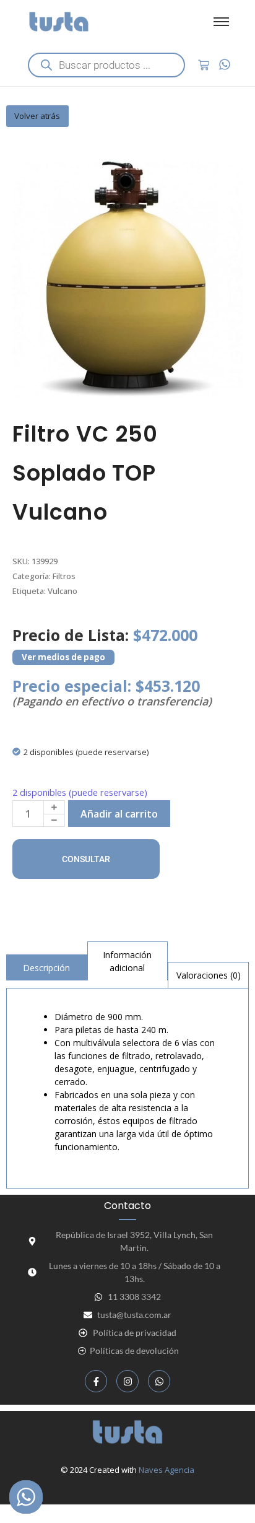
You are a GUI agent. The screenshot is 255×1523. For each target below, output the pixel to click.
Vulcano (62, 590)
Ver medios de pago (63, 657)
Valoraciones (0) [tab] (208, 975)
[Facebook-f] (96, 1381)
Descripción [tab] (46, 968)
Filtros (64, 576)
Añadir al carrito (119, 814)
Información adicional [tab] (127, 961)
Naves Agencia (166, 1469)
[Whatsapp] (159, 1381)
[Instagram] (127, 1381)
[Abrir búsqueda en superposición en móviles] (106, 65)
